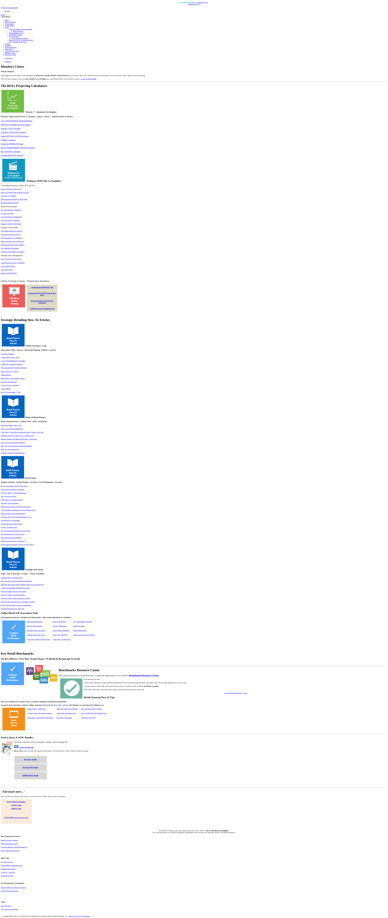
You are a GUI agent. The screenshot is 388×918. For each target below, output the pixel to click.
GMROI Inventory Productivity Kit (42, 309)
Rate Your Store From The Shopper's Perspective (16, 581)
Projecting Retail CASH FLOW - (42, 302)
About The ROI (6, 906)
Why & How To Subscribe (9, 909)
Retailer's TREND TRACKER (11, 224)
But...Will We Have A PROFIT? (11, 210)
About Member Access (16, 33)
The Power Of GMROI (8, 196)
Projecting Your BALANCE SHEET (13, 245)
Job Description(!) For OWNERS (11, 238)
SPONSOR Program (15, 35)
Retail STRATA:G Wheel (9, 371)
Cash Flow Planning (7, 354)
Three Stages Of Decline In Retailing (12, 489)
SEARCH (8, 46)
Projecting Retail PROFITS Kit (42, 287)
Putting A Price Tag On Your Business (13, 513)
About (7, 27)
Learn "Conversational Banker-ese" (12, 429)
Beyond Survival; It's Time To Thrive (13, 534)
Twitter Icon (9, 58)
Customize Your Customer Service (12, 578)
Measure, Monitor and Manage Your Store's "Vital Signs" (19, 439)
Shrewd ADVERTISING (9, 273)
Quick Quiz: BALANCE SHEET (84, 635)
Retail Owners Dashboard (61, 630)
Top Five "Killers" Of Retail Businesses (13, 493)
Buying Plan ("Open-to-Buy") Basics (13, 378)
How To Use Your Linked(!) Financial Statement (16, 446)
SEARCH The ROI (7, 876)
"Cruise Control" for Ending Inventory (39, 713)
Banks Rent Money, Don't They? (11, 425)
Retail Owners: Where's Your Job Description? (16, 507)
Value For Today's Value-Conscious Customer (15, 598)
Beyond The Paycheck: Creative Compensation (16, 605)
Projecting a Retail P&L (64, 718)
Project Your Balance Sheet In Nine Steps (14, 486)
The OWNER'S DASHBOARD (11, 217)
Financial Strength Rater (34, 622)
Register (7, 11)
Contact (7, 44)
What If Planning (10, 22)
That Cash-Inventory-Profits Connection (13, 368)
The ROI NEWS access (20, 38)
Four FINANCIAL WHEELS (10, 220)
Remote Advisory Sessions (9, 840)
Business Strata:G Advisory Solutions (13, 887)
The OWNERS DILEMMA (10, 248)
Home (7, 20)
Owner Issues (9, 24)
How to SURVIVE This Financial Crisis (94, 713)
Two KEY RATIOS (7, 213)
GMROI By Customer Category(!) (12, 364)
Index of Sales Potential (34, 626)
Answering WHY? (7, 270)
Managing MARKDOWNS (10, 203)
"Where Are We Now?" (88, 718)
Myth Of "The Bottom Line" (10, 449)
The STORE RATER (8, 266)
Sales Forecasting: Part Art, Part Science (13, 591)
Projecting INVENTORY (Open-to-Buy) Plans (42, 294)
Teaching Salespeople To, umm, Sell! (13, 609)
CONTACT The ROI (8, 872)
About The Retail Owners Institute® (20, 29)
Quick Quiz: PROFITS (60, 635)
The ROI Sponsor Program (9, 891)
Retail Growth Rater (59, 622)
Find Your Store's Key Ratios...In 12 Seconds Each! (17, 436)
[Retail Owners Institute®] (9, 8)
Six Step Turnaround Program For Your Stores (15, 531)
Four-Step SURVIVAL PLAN (10, 234)
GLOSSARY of (9, 817)
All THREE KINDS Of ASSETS (11, 231)
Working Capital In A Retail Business (13, 453)
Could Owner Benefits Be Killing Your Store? (15, 588)
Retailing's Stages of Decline (36, 630)
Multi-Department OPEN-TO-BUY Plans (14, 199)
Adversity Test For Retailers (10, 503)
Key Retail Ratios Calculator (83, 622)
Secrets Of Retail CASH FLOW (11, 189)
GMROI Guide (16, 809)
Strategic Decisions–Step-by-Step (11, 524)
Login (3, 14)
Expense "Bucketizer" (60, 626)
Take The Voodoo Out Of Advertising (13, 595)
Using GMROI (6, 389)
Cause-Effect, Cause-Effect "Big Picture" (40, 718)
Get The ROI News (7, 862)
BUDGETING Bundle (30, 767)
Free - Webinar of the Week (17, 42)
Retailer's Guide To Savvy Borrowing (13, 541)
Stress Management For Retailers (11, 538)
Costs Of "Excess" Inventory (10, 385)
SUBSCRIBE (9, 26)
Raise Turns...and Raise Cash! (66, 713)
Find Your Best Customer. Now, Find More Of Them (18, 602)
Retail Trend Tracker (79, 630)
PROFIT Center (10, 53)
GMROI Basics (6, 375)
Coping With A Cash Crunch (10, 357)
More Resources (18, 31)
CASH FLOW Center (12, 51)
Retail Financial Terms (21, 817)
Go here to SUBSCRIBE (88, 79)
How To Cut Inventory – (10, 392)
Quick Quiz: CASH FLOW (62, 639)
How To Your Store (8, 496)
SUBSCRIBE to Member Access (11, 865)
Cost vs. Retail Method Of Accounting (13, 361)
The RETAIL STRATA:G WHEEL (13, 263)
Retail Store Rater (79, 626)
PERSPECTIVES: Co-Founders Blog (21, 40)
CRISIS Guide (16, 805)
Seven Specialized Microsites (10, 851)
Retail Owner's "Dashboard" (36, 709)
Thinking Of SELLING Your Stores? (13, 252)
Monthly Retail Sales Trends (36, 635)
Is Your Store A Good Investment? (12, 500)
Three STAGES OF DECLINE (11, 259)
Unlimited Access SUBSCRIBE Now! (197, 3)
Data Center (9, 49)
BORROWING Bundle (30, 775)
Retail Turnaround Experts (9, 844)
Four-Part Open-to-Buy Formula (91, 709)
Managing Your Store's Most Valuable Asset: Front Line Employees (22, 584)
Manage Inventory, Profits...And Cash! (22, 432)
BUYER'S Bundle (30, 759)
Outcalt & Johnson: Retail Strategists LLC (14, 847)
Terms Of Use (73, 916)
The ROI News (14, 36)
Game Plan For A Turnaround (10, 520)
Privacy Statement (84, 916)
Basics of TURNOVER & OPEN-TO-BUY (15, 192)
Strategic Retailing (11, 47)
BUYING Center (10, 55)
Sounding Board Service (8, 869)
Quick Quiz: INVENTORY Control (38, 639)
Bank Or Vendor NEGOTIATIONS (12, 241)
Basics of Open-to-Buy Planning (67, 709)
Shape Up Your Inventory (9, 382)
